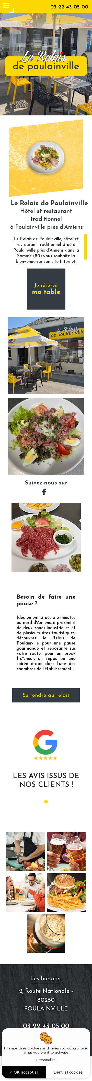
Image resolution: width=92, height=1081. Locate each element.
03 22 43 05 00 (69, 7)
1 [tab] (46, 801)
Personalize (46, 1060)
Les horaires (46, 979)
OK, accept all (25, 1072)
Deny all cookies (68, 1072)
